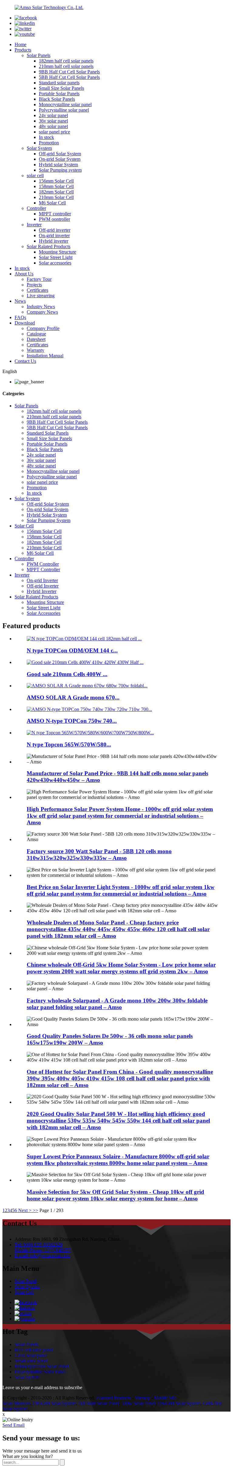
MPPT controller (55, 213)
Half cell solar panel (34, 1349)
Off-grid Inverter (43, 585)
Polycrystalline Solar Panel (40, 1371)
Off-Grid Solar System (54, 1403)
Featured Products (113, 1397)
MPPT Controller (43, 569)
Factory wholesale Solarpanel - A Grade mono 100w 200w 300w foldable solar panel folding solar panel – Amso (117, 1003)
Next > (25, 1210)
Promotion (49, 142)
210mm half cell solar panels (66, 66)
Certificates (37, 290)
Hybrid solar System (58, 164)
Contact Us (25, 361)
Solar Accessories (43, 613)
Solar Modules (16, 1403)
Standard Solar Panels (48, 433)
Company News (42, 312)
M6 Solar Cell (52, 202)
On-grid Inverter (42, 580)
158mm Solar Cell (56, 186)
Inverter (34, 224)
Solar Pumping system (60, 170)
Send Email (13, 1425)
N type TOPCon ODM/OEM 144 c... (72, 650)
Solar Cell (24, 525)
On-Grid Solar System (179, 1403)
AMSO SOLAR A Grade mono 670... (73, 697)
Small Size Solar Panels (61, 88)
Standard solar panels (59, 82)
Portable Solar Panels (59, 93)
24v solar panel (53, 115)
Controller (36, 208)
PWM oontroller (54, 219)
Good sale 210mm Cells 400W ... (67, 674)
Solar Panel (25, 1281)
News (20, 301)
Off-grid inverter (54, 230)
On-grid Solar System (59, 159)
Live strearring (41, 295)
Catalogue (36, 333)
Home (20, 44)
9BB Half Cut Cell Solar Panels (69, 71)
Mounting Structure (57, 251)
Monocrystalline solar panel (65, 104)
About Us (24, 273)
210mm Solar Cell (56, 197)
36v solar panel (53, 120)
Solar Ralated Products (48, 246)
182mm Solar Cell (56, 191)
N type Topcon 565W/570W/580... (69, 744)
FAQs (20, 317)
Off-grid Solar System (60, 153)
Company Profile (43, 328)
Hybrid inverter (53, 241)
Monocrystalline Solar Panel (42, 1366)
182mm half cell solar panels (66, 60)
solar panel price (54, 131)
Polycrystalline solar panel (64, 110)
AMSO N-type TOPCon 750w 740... (72, 721)
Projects (34, 284)
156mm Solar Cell (56, 181)
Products (23, 49)
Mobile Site (165, 1397)
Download (25, 322)
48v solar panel (53, 126)
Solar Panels (38, 55)
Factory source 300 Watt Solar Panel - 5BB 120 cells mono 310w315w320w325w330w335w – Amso (99, 854)
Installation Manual (45, 355)
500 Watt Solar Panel (99, 1403)
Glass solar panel (31, 1355)
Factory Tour (39, 279)
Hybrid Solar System (47, 514)
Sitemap (142, 1397)
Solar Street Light (56, 257)
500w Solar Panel (138, 1403)
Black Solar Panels (57, 99)
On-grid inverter (54, 235)
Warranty (35, 350)
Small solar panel (31, 1360)
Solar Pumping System (48, 520)
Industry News (41, 306)
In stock (46, 137)
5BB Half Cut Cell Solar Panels (69, 77)
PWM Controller (43, 564)
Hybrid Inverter (41, 591)
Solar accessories (55, 262)
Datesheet (36, 339)
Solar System (39, 148)
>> (35, 1210)
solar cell (35, 175)
